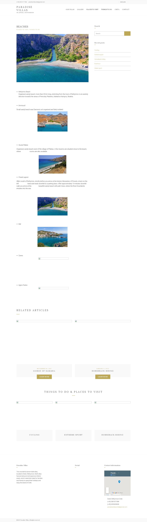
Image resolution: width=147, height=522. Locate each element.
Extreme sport (98, 54)
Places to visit (92, 9)
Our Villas (70, 9)
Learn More (44, 377)
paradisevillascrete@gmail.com (117, 507)
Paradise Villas (24, 9)
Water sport (98, 68)
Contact (125, 9)
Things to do (106, 9)
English (123, 2)
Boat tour (97, 63)
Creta (117, 9)
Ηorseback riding (99, 59)
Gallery (80, 9)
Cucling (96, 50)
